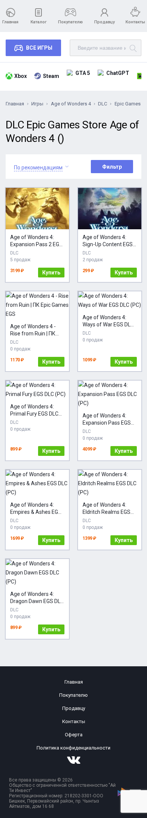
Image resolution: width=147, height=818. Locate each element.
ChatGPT (117, 73)
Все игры (39, 48)
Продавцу (104, 22)
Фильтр (112, 167)
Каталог (39, 22)
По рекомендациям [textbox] (38, 168)
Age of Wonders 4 (71, 103)
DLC (102, 103)
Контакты (135, 22)
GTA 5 (82, 73)
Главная (10, 22)
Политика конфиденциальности (73, 748)
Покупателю (70, 22)
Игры (37, 103)
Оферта (74, 734)
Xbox (20, 76)
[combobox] (38, 166)
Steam (51, 76)
